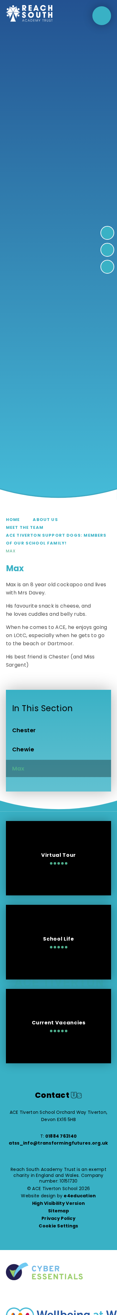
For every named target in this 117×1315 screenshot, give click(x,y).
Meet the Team (24, 527)
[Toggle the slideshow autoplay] (107, 267)
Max (11, 551)
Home (13, 520)
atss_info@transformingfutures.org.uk (58, 1143)
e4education (80, 1196)
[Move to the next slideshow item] (107, 233)
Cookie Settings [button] (58, 1226)
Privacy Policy (58, 1218)
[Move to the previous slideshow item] (107, 250)
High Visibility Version (58, 1203)
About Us (45, 520)
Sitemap (58, 1211)
